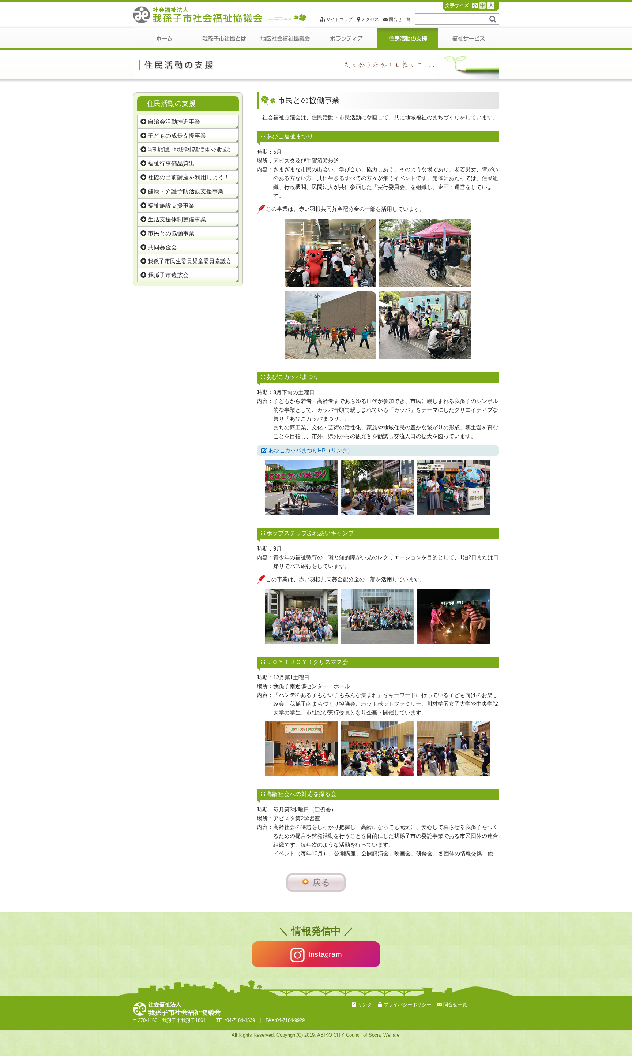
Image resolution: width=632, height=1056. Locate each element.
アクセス (369, 19)
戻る (321, 882)
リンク (364, 1004)
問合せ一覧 (399, 19)
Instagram (325, 954)
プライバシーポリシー (406, 1004)
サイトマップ (339, 19)
